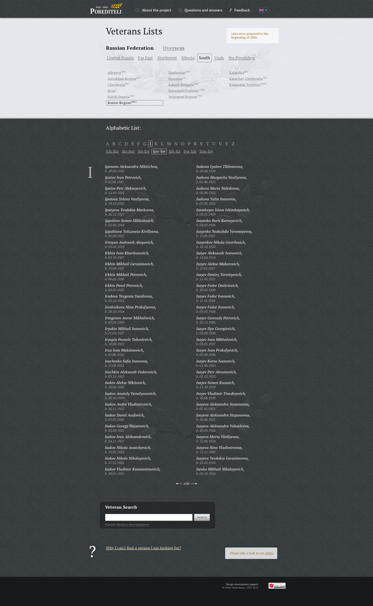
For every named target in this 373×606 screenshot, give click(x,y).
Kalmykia (236, 72)
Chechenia (116, 84)
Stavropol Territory (183, 90)
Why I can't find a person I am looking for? (143, 547)
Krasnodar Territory (245, 84)
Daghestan (177, 72)
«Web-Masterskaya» (235, 587)
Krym (111, 90)
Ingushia (175, 78)
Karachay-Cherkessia (246, 78)
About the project (156, 10)
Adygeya (114, 72)
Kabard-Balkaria (181, 84)
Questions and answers (203, 10)
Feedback (242, 10)
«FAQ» (269, 553)
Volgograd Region (182, 96)
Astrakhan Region (122, 78)
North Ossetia (119, 96)
